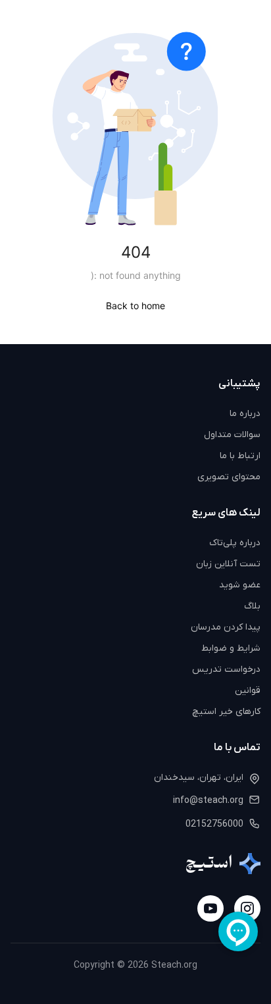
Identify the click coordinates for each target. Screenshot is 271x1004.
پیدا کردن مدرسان (225, 627)
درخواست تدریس (226, 669)
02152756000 (214, 824)
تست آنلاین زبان (228, 564)
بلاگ (252, 606)
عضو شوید (239, 585)
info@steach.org (208, 800)
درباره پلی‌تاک (234, 543)
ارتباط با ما (240, 456)
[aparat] (210, 908)
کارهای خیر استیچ (226, 711)
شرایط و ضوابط (230, 648)
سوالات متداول (232, 434)
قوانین (247, 690)
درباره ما (245, 413)
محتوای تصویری (228, 477)
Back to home (135, 305)
